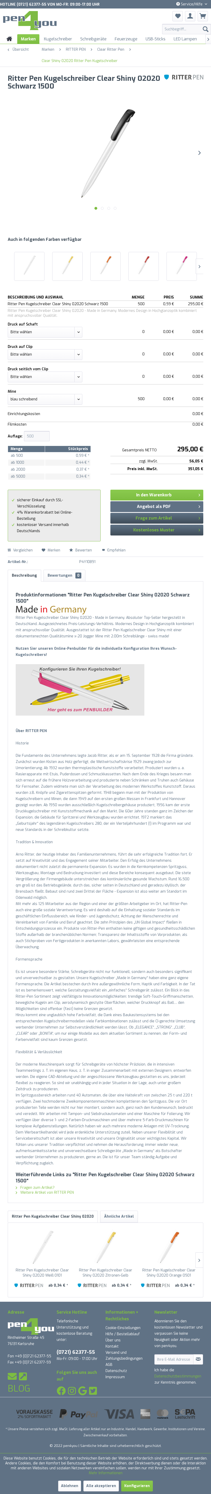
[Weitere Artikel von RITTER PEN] (183, 84)
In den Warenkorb (154, 495)
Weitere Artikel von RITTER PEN (46, 1192)
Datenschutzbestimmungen (177, 1376)
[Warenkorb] (203, 16)
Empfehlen (116, 550)
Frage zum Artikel (154, 518)
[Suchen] (205, 29)
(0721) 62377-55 (76, 1352)
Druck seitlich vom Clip (28, 369)
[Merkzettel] (177, 16)
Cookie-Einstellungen (123, 1327)
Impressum (115, 1377)
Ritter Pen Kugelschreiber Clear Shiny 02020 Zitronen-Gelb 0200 (105, 1273)
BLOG (19, 1388)
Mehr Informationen (105, 1473)
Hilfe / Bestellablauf (123, 1334)
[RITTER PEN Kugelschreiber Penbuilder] (105, 690)
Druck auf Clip (20, 346)
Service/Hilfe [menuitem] (192, 4)
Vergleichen (22, 550)
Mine (12, 391)
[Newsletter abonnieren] (198, 1359)
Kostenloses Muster (153, 530)
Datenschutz (116, 1370)
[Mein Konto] (190, 16)
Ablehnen (69, 1485)
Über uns (113, 1340)
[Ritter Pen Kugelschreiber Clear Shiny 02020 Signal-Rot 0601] (143, 265)
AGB (109, 1364)
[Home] (9, 39)
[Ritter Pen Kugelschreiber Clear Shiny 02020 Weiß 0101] (29, 265)
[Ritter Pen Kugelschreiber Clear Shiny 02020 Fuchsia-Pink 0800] (181, 265)
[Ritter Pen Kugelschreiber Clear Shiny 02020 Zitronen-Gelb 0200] (67, 265)
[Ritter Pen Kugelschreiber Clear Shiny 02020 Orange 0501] (105, 265)
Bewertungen (64, 575)
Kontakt (112, 1346)
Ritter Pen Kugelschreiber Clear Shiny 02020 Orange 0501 (169, 1273)
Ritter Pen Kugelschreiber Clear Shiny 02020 (53, 1216)
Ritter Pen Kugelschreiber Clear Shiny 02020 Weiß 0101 (42, 1273)
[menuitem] (186, 29)
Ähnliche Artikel (119, 1216)
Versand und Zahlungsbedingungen (124, 1355)
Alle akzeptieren (101, 1485)
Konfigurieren (137, 1485)
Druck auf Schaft (23, 324)
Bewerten (83, 550)
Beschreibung (24, 575)
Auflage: (15, 436)
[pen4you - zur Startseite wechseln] (30, 21)
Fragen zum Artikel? (37, 1187)
